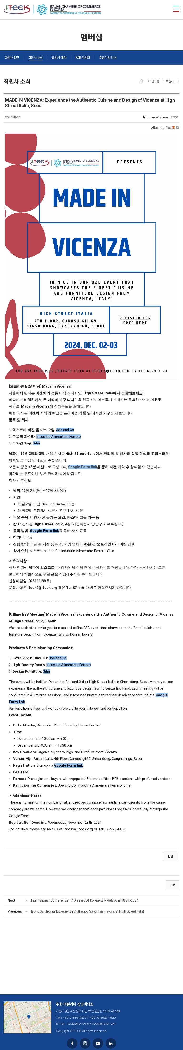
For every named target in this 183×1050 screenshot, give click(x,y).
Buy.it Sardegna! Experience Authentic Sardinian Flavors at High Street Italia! (87, 911)
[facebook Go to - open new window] (72, 1043)
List (170, 856)
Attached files (163, 127)
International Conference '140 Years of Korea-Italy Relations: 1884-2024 (84, 900)
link (55, 531)
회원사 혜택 (59, 57)
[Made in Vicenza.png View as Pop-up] (91, 137)
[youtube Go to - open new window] (98, 1043)
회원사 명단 (12, 57)
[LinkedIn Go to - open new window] (111, 1043)
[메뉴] (176, 9)
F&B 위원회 (83, 57)
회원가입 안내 (107, 57)
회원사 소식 (35, 57)
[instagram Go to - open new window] (85, 1043)
